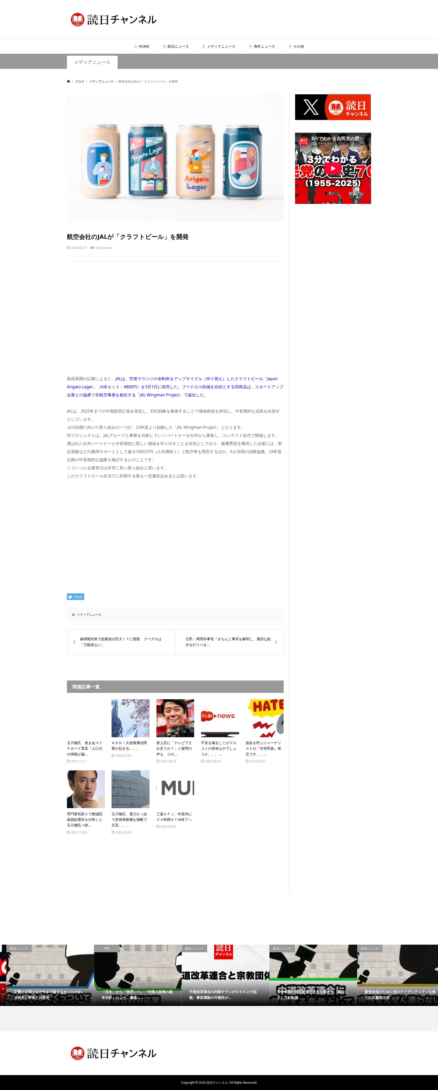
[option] (44, 975)
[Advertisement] (175, 322)
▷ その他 (296, 46)
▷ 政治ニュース (176, 46)
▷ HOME (141, 46)
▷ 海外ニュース (262, 46)
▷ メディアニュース (219, 46)
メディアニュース (92, 62)
